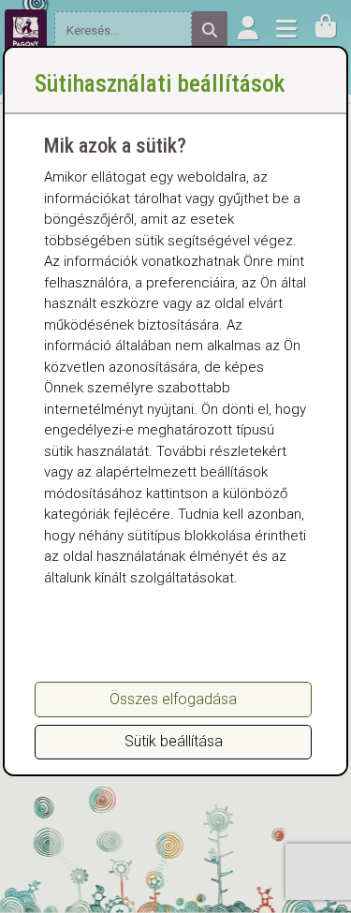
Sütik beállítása (173, 741)
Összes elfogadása (173, 699)
